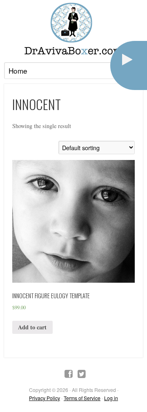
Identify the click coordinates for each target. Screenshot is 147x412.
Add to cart (32, 327)
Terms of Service (82, 397)
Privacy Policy (44, 397)
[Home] (73, 28)
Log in (111, 397)
